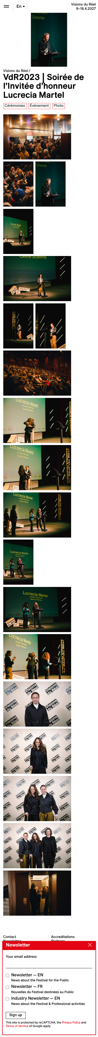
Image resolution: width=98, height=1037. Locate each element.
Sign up (15, 1015)
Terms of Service (17, 1026)
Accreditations (63, 937)
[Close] (88, 945)
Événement (39, 106)
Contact (9, 937)
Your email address (21, 956)
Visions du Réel (15, 71)
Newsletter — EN (40, 977)
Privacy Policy (71, 1022)
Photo (58, 106)
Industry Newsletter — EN (48, 1000)
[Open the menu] (6, 6)
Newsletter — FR (42, 989)
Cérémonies (15, 106)
